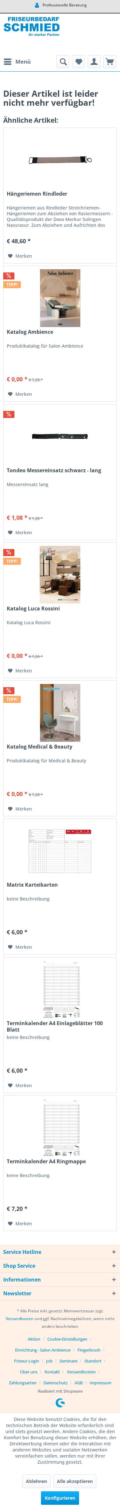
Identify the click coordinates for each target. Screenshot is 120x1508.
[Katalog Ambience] (60, 298)
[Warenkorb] (109, 61)
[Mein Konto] (94, 61)
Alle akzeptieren (75, 1481)
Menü (23, 61)
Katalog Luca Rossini (33, 608)
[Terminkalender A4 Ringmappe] (60, 1128)
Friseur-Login (26, 1361)
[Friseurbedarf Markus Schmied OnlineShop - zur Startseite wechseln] (31, 34)
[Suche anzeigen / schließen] (62, 61)
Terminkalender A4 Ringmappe (46, 1161)
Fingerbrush (88, 1350)
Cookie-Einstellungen (67, 1339)
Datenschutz (56, 1383)
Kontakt (52, 1372)
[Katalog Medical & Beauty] (60, 713)
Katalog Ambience (30, 332)
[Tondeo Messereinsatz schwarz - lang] (60, 437)
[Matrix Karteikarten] (60, 851)
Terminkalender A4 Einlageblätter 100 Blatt (55, 1026)
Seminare (68, 1361)
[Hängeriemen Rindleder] (60, 160)
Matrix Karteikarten (32, 885)
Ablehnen (36, 1481)
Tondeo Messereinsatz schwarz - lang (54, 470)
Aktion (34, 1339)
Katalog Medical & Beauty (39, 746)
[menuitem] (17, 61)
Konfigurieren (60, 1498)
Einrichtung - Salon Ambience (42, 1350)
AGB (79, 1383)
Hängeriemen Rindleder (37, 194)
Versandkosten (20, 1318)
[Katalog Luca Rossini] (60, 575)
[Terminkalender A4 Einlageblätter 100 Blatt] (60, 989)
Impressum (100, 1383)
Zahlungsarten (22, 1383)
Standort (92, 1361)
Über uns (28, 1372)
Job (49, 1361)
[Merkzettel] (78, 61)
